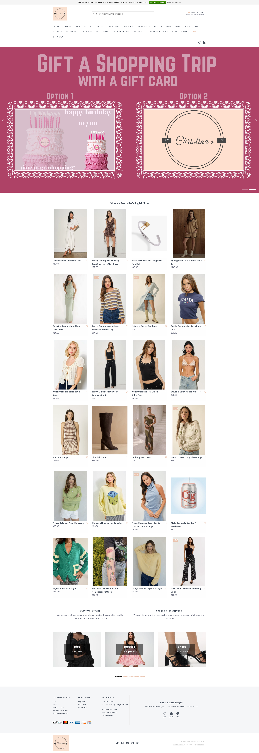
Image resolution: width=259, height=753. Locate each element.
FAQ (54, 701)
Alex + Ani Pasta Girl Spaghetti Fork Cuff (147, 262)
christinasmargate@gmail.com (115, 704)
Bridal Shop (102, 31)
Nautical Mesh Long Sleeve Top (186, 457)
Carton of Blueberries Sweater (107, 523)
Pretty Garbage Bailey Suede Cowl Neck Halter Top (146, 525)
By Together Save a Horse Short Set (186, 262)
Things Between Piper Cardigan (68, 523)
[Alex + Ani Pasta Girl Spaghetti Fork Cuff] (149, 233)
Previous (9, 120)
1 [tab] (245, 189)
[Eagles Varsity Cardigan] (70, 561)
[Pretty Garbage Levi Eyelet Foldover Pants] (110, 364)
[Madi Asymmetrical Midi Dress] (70, 233)
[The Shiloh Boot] (110, 430)
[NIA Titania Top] (70, 430)
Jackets (158, 26)
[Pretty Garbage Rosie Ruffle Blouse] (70, 364)
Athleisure (114, 26)
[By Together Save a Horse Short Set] (189, 233)
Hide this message (157, 2)
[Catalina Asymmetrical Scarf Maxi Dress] (70, 299)
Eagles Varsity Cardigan (64, 588)
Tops (77, 26)
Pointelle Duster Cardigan (144, 326)
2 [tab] (252, 189)
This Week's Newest (62, 26)
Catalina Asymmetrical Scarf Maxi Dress (67, 328)
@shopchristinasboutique (133, 676)
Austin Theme (178, 744)
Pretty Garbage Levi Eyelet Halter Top (145, 393)
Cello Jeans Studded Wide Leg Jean (186, 590)
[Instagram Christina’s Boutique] (137, 743)
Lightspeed (199, 744)
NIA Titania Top (60, 457)
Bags (177, 26)
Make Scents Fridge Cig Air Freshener (184, 525)
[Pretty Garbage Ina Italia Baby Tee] (189, 299)
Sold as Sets (143, 26)
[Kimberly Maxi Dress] (149, 430)
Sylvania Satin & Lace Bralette (186, 391)
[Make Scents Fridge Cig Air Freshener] (189, 496)
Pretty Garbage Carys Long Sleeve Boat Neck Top (105, 328)
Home (196, 26)
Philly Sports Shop (159, 31)
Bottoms (88, 26)
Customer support (60, 713)
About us (56, 704)
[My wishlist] (199, 43)
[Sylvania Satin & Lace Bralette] (189, 364)
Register (81, 701)
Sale (197, 31)
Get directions (107, 715)
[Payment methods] (58, 723)
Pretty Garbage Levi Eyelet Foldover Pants (105, 393)
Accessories (72, 31)
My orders (82, 704)
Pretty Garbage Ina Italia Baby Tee (186, 328)
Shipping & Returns (60, 710)
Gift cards (58, 37)
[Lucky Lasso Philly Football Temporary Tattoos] (110, 561)
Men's (174, 31)
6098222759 (108, 701)
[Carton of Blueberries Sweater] (110, 496)
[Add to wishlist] (87, 260)
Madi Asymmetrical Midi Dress (68, 260)
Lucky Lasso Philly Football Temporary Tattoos (105, 590)
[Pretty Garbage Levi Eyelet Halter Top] (149, 364)
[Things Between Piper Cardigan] (70, 496)
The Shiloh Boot (100, 457)
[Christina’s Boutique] (70, 13)
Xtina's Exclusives (121, 31)
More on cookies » (174, 2)
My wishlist (82, 707)
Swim (168, 26)
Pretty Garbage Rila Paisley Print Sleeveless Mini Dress (105, 262)
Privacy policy (58, 707)
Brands (185, 31)
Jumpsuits (128, 26)
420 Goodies (140, 31)
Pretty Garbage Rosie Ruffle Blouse (66, 393)
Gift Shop (57, 31)
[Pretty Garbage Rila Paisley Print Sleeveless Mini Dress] (110, 233)
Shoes (187, 26)
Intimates (87, 31)
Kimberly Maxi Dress (141, 457)
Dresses (101, 26)
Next (250, 120)
